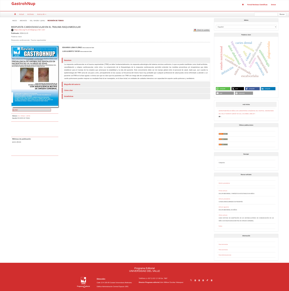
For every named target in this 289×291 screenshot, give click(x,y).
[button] (223, 88)
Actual (21, 14)
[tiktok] (207, 280)
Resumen (67, 60)
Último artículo (223, 215)
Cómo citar (68, 90)
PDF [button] (16, 110)
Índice (220, 226)
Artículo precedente (224, 199)
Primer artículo (223, 191)
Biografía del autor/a (72, 84)
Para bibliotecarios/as (225, 255)
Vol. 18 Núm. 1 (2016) (37, 21)
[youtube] (203, 280)
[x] (191, 280)
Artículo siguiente (224, 207)
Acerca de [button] (41, 14)
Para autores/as (223, 249)
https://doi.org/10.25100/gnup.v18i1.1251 (29, 30)
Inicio (14, 21)
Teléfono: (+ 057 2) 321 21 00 (149, 278)
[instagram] (199, 280)
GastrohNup (23, 4)
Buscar (282, 14)
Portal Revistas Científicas (257, 5)
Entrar (273, 5)
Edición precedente (224, 183)
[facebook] (195, 280)
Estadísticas (68, 96)
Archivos (30, 14)
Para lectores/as (223, 244)
